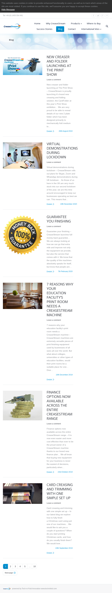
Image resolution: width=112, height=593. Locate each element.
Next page (9, 573)
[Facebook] (94, 16)
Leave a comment (54, 80)
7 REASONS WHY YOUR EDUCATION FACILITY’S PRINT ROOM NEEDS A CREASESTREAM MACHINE (60, 299)
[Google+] (103, 16)
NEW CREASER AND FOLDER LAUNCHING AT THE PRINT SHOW (59, 65)
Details (49, 131)
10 (34, 566)
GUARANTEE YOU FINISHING (59, 218)
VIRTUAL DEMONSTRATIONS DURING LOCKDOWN (62, 150)
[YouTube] (107, 16)
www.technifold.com (49, 589)
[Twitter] (98, 16)
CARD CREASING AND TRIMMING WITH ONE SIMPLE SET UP (60, 491)
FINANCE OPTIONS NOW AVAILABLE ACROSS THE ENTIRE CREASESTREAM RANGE (59, 405)
